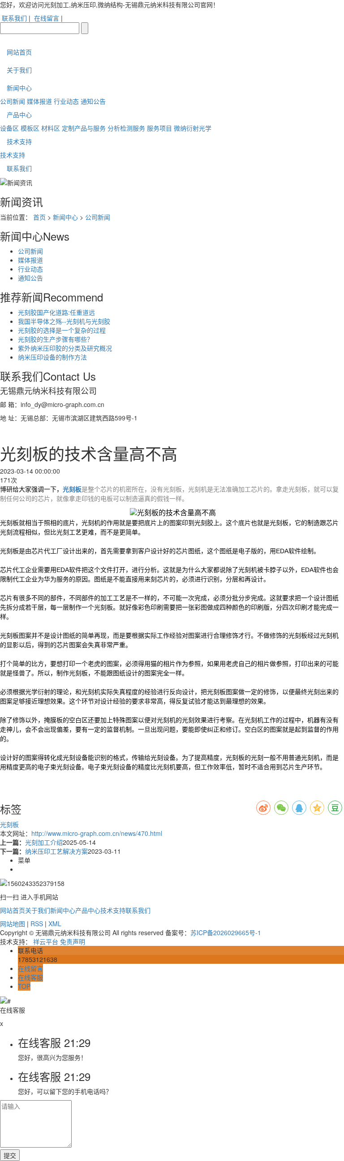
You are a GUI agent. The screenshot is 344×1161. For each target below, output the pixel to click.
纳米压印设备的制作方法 (52, 356)
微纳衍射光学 (192, 127)
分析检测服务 (126, 127)
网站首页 (19, 51)
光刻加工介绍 (44, 842)
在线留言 (46, 17)
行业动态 (66, 101)
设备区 (9, 127)
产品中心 (19, 114)
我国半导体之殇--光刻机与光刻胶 (64, 321)
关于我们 (19, 69)
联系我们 (14, 17)
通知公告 (93, 101)
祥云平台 (45, 941)
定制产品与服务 (84, 127)
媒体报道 (39, 101)
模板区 (30, 127)
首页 (39, 216)
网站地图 (12, 923)
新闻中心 (19, 87)
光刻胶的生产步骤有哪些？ (55, 339)
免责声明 (72, 941)
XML (54, 923)
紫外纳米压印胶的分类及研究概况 (65, 347)
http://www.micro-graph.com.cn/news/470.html (96, 833)
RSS (36, 923)
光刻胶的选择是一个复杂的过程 (62, 330)
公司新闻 (12, 101)
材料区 (50, 127)
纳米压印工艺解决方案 (56, 851)
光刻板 (9, 824)
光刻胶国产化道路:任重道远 (56, 312)
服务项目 (159, 127)
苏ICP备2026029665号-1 (225, 932)
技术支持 (19, 141)
